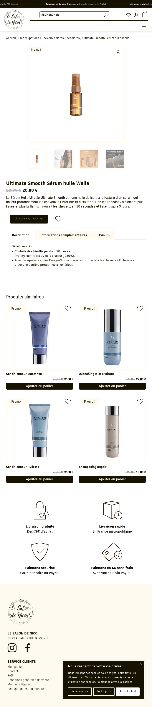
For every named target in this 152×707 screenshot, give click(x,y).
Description (20, 235)
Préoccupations (28, 38)
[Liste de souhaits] (57, 219)
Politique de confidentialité (26, 689)
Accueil (11, 38)
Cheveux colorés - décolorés (61, 38)
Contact (13, 671)
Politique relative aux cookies (114, 682)
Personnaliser (80, 691)
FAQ (10, 675)
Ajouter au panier (29, 219)
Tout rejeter (104, 691)
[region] (104, 680)
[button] (118, 52)
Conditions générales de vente (28, 680)
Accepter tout (128, 691)
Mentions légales (19, 684)
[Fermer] (140, 663)
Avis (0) (104, 235)
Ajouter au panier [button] (39, 386)
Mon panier (15, 667)
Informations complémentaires (64, 235)
